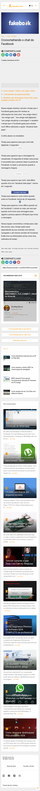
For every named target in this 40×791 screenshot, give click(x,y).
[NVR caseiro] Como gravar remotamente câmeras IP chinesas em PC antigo (23, 380)
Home (2, 36)
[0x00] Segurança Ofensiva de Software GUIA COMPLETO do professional (19, 629)
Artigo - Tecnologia (11, 36)
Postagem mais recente (20, 329)
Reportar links (11, 766)
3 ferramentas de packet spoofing (16, 94)
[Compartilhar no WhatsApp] (3, 56)
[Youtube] (4, 776)
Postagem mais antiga (20, 335)
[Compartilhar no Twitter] (11, 56)
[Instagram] (20, 776)
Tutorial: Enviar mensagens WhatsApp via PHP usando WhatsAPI (19, 698)
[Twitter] (14, 776)
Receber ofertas (28, 766)
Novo (5, 349)
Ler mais (12, 439)
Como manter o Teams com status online (19, 91)
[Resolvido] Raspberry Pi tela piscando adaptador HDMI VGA (20, 526)
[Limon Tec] (16, 6)
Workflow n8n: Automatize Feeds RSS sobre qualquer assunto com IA (19, 99)
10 (7, 728)
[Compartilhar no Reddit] (18, 56)
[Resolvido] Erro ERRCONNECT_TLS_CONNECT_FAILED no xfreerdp (21, 294)
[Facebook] (9, 776)
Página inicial (20, 340)
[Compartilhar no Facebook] (14, 56)
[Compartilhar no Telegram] (7, 56)
